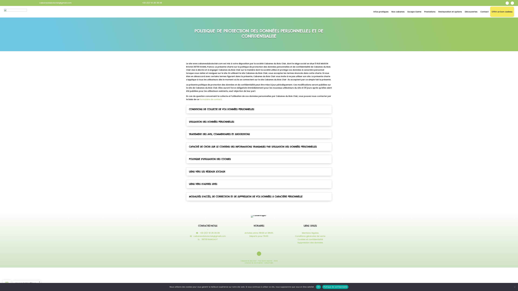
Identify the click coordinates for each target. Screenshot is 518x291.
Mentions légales (310, 233)
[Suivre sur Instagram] (512, 3)
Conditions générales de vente (310, 236)
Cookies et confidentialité (310, 239)
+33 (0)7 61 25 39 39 (152, 2)
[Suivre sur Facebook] (507, 3)
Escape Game (414, 11)
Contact (484, 11)
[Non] (514, 287)
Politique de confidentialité (335, 287)
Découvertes (471, 11)
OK (318, 287)
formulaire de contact (211, 99)
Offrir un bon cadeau (502, 11)
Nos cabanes (398, 11)
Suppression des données (310, 242)
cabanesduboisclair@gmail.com (55, 2)
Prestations (429, 11)
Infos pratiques (380, 11)
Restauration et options (450, 11)
